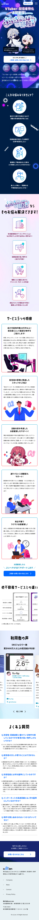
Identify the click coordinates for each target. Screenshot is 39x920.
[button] (13, 712)
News (8, 885)
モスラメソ (12, 701)
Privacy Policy (10, 894)
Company (9, 880)
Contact (9, 889)
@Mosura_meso (14, 704)
